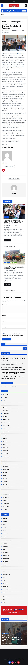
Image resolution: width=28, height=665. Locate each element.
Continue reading (9, 246)
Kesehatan (5, 533)
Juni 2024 (5, 475)
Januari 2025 (5, 453)
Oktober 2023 (6, 500)
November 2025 (6, 422)
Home (2, 14)
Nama (4, 315)
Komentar (4, 304)
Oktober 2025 (6, 425)
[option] (14, 633)
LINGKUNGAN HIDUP (7, 540)
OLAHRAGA (5, 546)
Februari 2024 (6, 488)
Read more (7, 240)
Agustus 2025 (6, 432)
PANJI (4, 549)
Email (3, 321)
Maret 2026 (5, 410)
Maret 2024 (5, 484)
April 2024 (5, 481)
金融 (4, 602)
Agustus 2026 (6, 394)
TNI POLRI (14, 30)
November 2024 (6, 460)
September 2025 (6, 428)
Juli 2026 (5, 397)
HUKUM (4, 530)
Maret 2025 (5, 447)
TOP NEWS (5, 586)
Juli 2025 (5, 435)
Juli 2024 (5, 472)
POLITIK (5, 565)
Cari (3, 344)
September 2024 (6, 466)
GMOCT (4, 524)
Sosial (4, 571)
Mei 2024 (5, 478)
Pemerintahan (6, 555)
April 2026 (5, 407)
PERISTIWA (5, 561)
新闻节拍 (4, 596)
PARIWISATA (5, 552)
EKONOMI (5, 521)
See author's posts (8, 166)
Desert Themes (22, 659)
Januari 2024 (5, 491)
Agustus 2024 (6, 469)
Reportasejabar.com (19, 53)
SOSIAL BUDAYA (13, 262)
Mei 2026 (5, 404)
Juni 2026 (5, 400)
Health (4, 527)
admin (5, 30)
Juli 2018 (5, 509)
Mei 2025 (5, 441)
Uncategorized (6, 589)
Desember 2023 (6, 494)
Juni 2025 (5, 438)
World (4, 593)
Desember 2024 (6, 456)
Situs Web (4, 327)
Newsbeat (5, 543)
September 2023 (6, 503)
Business (5, 518)
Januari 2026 (5, 416)
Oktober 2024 (6, 463)
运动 (4, 599)
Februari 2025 (6, 450)
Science (4, 568)
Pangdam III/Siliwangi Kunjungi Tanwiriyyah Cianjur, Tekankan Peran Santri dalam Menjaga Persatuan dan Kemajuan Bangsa (13, 358)
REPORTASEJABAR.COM (14, 178)
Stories (4, 577)
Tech (4, 580)
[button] (24, 619)
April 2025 (5, 444)
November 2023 (6, 497)
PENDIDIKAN (6, 558)
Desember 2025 (6, 419)
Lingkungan (9, 30)
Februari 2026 (6, 413)
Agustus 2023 (6, 506)
